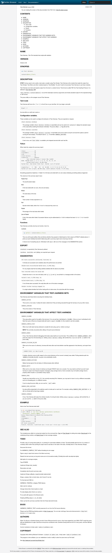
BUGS (24, 44)
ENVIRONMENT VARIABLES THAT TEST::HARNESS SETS (39, 35)
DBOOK (39, 548)
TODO (24, 42)
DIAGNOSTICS (27, 33)
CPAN (32, 7)
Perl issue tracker (60, 551)
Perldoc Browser (9, 2)
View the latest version (62, 10)
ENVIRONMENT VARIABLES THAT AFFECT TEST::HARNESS (40, 37)
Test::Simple (66, 433)
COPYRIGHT (26, 48)
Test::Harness (23, 7)
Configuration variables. (31, 26)
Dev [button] (25, 2)
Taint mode (28, 24)
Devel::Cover (40, 435)
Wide (84, 2)
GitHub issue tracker (57, 548)
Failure (27, 28)
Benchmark (84, 433)
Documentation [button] (33, 2)
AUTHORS (26, 46)
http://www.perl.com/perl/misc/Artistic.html (33, 540)
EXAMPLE (26, 39)
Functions (28, 30)
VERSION (25, 19)
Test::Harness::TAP (31, 89)
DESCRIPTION (27, 23)
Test (59, 433)
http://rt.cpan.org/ (48, 511)
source (29, 7)
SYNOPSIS (26, 21)
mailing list (68, 551)
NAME (24, 17)
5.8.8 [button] (19, 2)
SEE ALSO (26, 40)
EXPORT (25, 32)
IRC (73, 551)
